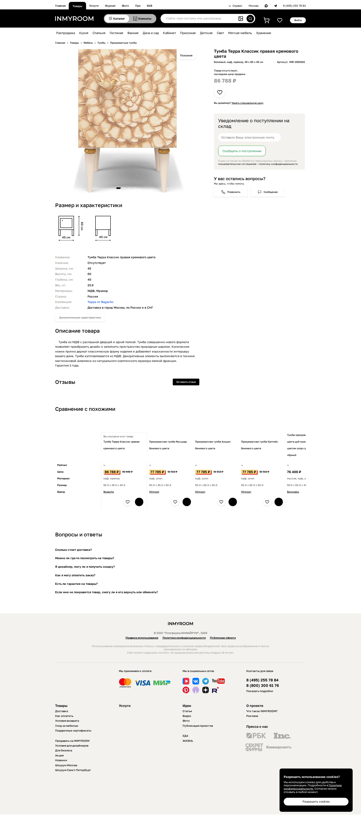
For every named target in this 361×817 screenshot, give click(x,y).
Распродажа (65, 33)
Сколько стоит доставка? (73, 549)
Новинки (61, 760)
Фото (125, 5)
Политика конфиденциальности (184, 637)
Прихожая (188, 33)
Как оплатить (64, 716)
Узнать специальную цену (247, 102)
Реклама (252, 716)
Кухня (83, 33)
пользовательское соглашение (237, 163)
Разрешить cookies (316, 801)
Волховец (293, 491)
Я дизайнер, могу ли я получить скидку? (85, 566)
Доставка (61, 711)
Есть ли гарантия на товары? (76, 583)
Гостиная (116, 33)
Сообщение (271, 191)
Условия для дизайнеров (71, 745)
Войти (298, 20)
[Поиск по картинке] (240, 18)
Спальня (99, 33)
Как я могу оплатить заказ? (75, 575)
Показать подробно (259, 691)
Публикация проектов (198, 725)
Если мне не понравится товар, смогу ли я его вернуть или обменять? (106, 592)
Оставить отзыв (186, 381)
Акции (59, 755)
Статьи (187, 711)
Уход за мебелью (66, 725)
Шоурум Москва (66, 765)
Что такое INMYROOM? (261, 711)
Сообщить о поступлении (241, 151)
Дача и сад (151, 33)
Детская (206, 33)
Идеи (187, 706)
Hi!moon (154, 491)
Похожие (186, 55)
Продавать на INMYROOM (72, 740)
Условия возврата (67, 720)
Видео (187, 716)
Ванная (133, 33)
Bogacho (108, 491)
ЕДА (185, 735)
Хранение (263, 33)
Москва (253, 5)
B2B (149, 5)
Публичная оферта (223, 637)
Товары (77, 6)
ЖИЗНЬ (188, 740)
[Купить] (139, 502)
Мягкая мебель (240, 33)
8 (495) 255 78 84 (294, 5)
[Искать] (250, 18)
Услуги (94, 5)
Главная (60, 5)
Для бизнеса (63, 750)
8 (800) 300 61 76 (262, 685)
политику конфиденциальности (278, 163)
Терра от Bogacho (100, 302)
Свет (220, 33)
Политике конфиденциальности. (313, 787)
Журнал (110, 5)
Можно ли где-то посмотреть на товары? (84, 558)
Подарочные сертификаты (73, 730)
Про (138, 5)
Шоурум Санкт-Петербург (73, 770)
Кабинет (169, 33)
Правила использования (142, 637)
